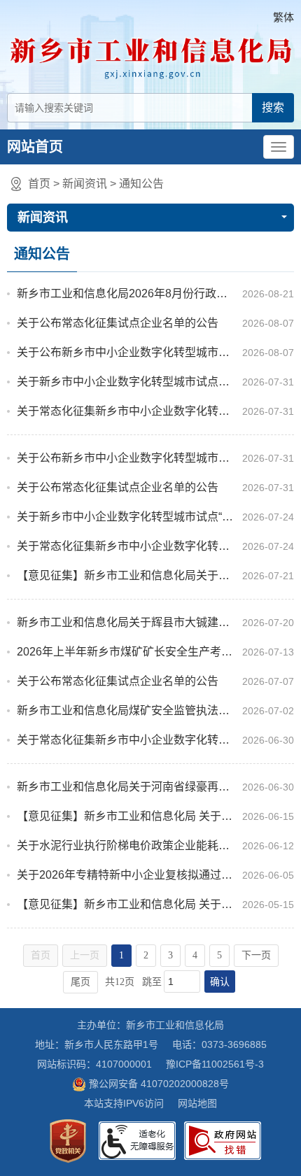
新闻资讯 (84, 184)
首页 (39, 184)
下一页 (256, 955)
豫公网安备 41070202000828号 (159, 1083)
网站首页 (35, 147)
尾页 (80, 982)
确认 (220, 981)
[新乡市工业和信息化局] (150, 55)
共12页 (119, 982)
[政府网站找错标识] (222, 1140)
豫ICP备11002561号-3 (215, 1064)
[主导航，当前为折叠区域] (278, 147)
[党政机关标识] (68, 1141)
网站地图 (197, 1103)
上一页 (84, 955)
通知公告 (141, 184)
